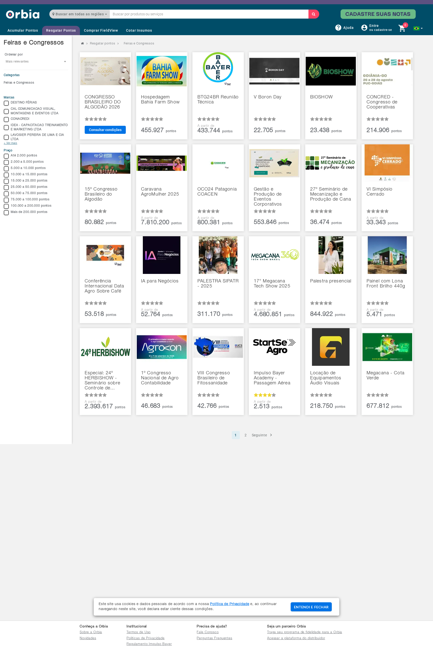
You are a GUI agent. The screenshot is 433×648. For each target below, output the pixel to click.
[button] (418, 28)
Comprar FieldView (101, 30)
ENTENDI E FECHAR (311, 607)
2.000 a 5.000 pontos (27, 161)
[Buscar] (313, 14)
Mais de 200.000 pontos (29, 212)
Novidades (88, 638)
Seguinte (259, 435)
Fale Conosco (208, 632)
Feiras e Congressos (19, 82)
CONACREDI (20, 119)
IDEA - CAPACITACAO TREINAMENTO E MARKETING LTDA (39, 127)
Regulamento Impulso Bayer (149, 644)
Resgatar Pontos (61, 30)
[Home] (22, 14)
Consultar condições (105, 130)
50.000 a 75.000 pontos (29, 193)
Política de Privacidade (229, 604)
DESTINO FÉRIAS (24, 102)
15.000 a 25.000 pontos (29, 180)
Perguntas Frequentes (214, 638)
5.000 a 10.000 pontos (28, 168)
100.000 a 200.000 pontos (31, 205)
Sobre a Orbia (91, 632)
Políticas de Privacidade (146, 638)
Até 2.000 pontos (24, 155)
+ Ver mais (10, 143)
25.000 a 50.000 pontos (29, 187)
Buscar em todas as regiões (80, 14)
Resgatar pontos (102, 43)
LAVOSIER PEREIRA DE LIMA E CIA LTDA (37, 137)
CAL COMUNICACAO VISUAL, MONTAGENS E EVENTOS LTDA (35, 111)
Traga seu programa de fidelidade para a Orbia (304, 632)
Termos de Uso (139, 632)
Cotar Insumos (139, 30)
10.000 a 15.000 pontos (29, 174)
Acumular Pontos (23, 30)
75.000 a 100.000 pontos (30, 199)
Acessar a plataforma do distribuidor (296, 638)
